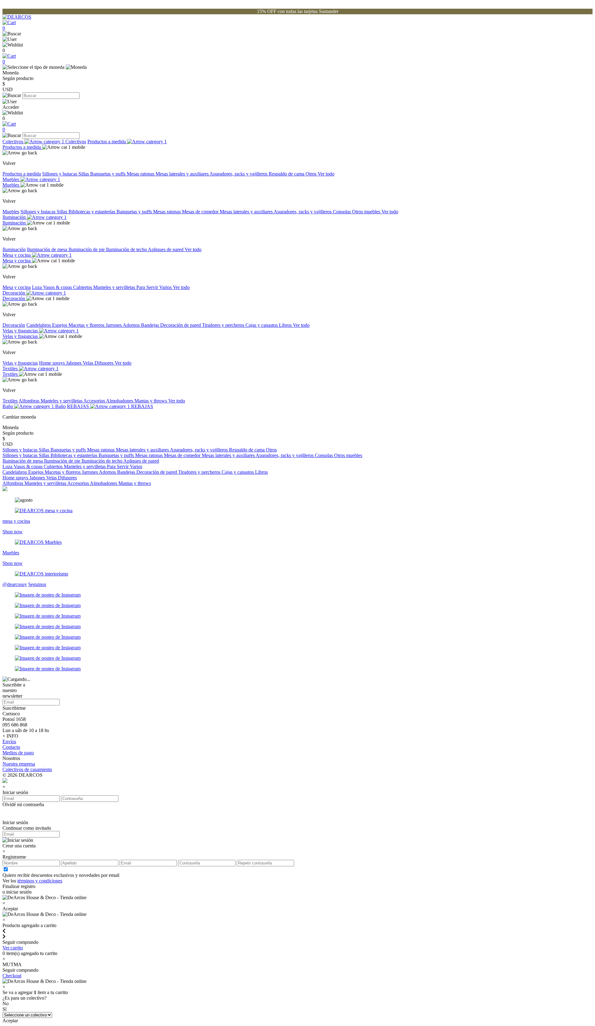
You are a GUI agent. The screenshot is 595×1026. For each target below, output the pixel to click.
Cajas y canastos (262, 325)
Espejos (60, 325)
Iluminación (14, 217)
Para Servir (147, 287)
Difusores (105, 363)
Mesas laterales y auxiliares (182, 173)
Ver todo (326, 173)
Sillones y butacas (60, 173)
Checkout (11, 975)
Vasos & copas (58, 287)
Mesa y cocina (17, 255)
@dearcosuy (14, 584)
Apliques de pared (166, 249)
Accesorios (94, 400)
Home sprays (52, 363)
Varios (166, 287)
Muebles (11, 179)
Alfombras (30, 400)
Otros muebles (366, 211)
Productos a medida (107, 141)
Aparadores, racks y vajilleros (239, 173)
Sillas (84, 173)
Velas (89, 363)
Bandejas (150, 325)
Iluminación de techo (127, 249)
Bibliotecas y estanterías (92, 211)
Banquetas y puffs (108, 173)
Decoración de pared (181, 325)
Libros (286, 325)
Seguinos (37, 584)
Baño (8, 406)
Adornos (132, 325)
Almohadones (120, 400)
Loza (37, 287)
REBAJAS (78, 406)
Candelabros (39, 325)
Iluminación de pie (87, 249)
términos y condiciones (39, 880)
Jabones (74, 363)
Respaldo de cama (287, 173)
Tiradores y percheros (223, 325)
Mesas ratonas (141, 173)
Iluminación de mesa (47, 249)
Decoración (14, 292)
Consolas (342, 211)
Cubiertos (83, 287)
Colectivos (13, 141)
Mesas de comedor (201, 211)
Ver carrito (12, 947)
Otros (312, 173)
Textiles (10, 368)
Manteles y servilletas (114, 287)
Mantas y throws (151, 400)
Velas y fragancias (20, 330)
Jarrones (114, 325)
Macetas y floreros (87, 325)
